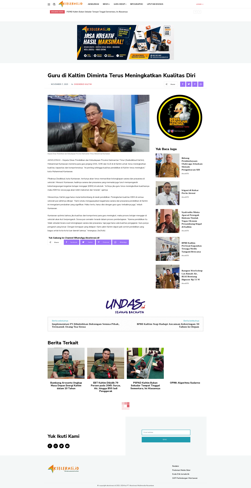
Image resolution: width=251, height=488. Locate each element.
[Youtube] (67, 446)
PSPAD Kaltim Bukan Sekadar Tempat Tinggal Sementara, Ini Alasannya (145, 385)
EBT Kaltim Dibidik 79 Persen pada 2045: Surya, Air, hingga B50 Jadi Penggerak (106, 387)
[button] (54, 4)
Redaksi (175, 466)
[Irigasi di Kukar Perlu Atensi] (168, 193)
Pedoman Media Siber (181, 470)
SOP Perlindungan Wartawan (185, 478)
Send (165, 439)
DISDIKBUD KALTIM (83, 84)
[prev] (195, 11)
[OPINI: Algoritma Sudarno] (184, 363)
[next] (199, 11)
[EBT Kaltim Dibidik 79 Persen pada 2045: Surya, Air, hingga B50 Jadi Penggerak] (105, 363)
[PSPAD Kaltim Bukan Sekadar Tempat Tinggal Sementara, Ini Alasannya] (145, 363)
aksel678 (185, 174)
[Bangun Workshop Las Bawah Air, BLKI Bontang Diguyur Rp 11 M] (168, 277)
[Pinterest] (194, 84)
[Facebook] (182, 84)
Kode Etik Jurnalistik (180, 474)
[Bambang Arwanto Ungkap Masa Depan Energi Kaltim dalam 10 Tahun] (66, 363)
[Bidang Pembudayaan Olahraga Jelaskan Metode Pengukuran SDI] (168, 165)
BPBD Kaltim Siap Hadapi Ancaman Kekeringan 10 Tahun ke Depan (168, 325)
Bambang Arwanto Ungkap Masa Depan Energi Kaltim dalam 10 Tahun (66, 385)
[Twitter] (188, 84)
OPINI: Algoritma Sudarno (78, 12)
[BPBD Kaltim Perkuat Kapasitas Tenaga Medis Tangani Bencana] (168, 249)
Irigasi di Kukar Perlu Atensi (190, 192)
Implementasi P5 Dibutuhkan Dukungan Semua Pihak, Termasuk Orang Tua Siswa (85, 325)
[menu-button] (49, 4)
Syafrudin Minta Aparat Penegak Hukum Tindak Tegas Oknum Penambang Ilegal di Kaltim (192, 219)
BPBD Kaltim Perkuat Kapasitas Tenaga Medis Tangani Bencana (192, 247)
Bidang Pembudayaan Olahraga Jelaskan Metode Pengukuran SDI (192, 164)
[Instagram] (55, 446)
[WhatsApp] (200, 84)
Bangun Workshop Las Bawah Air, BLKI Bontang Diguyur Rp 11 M (192, 275)
